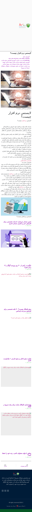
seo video (22, 58)
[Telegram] (6, 25)
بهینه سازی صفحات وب (15, 64)
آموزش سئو (26, 56)
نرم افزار (24, 120)
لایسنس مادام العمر (26, 160)
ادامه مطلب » (28, 225)
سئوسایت (13, 66)
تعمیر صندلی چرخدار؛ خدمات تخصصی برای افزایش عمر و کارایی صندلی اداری (17, 222)
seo (10, 58)
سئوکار (7, 66)
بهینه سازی (9, 62)
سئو (17, 66)
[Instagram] (9, 25)
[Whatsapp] (4, 25)
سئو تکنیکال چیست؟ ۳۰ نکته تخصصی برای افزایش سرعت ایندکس (17, 310)
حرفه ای (21, 66)
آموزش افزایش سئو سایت (8, 60)
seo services (15, 58)
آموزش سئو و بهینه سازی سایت (21, 62)
